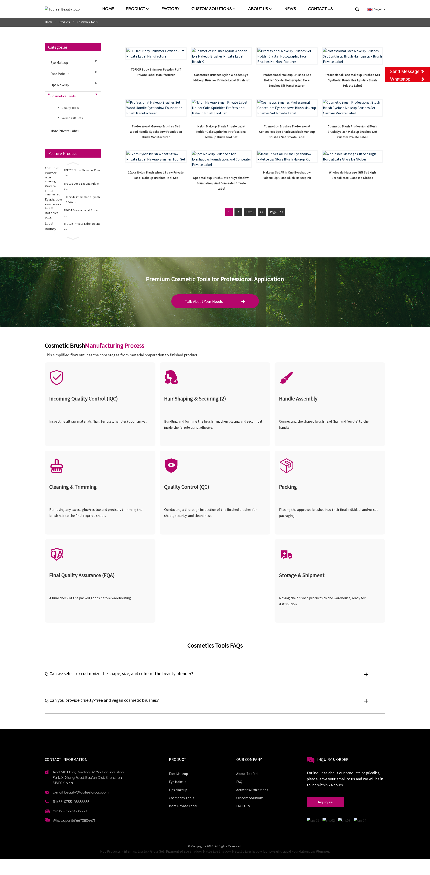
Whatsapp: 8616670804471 (74, 820)
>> (262, 212)
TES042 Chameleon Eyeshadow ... (83, 199)
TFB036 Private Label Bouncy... (82, 226)
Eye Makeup (59, 62)
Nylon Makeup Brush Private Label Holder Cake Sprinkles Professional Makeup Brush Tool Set (221, 131)
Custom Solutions (211, 9)
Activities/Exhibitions (252, 789)
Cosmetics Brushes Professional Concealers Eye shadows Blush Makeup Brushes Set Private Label (287, 131)
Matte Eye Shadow (216, 851)
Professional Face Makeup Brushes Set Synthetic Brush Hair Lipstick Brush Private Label (352, 80)
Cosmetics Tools (87, 22)
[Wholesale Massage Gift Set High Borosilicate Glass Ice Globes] (352, 156)
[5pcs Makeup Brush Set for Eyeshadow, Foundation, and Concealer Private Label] (221, 159)
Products (64, 22)
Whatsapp (400, 79)
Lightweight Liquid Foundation (286, 851)
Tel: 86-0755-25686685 (71, 801)
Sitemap (129, 851)
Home (108, 9)
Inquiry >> (325, 802)
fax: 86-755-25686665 (70, 811)
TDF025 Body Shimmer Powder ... (82, 172)
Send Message (404, 71)
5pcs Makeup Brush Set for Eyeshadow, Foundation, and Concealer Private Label (221, 183)
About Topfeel (247, 773)
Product (135, 9)
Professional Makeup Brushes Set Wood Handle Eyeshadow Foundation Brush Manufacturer (156, 131)
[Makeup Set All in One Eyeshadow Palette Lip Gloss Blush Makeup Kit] (287, 156)
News (290, 9)
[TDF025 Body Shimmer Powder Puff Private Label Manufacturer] (156, 53)
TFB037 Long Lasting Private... (81, 186)
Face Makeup (59, 73)
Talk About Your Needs (204, 301)
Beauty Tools (70, 108)
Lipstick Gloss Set (151, 851)
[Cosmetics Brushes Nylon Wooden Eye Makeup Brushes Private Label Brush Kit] (221, 56)
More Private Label (64, 130)
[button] (73, 163)
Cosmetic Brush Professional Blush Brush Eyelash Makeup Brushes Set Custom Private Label (352, 131)
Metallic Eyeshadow (247, 851)
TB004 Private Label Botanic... (81, 212)
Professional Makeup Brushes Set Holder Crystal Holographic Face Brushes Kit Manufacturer (287, 80)
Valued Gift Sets (72, 118)
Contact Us (320, 9)
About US (258, 9)
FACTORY (170, 9)
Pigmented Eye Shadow (183, 851)
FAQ (239, 781)
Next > (250, 212)
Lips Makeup (59, 85)
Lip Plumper (320, 851)
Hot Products (110, 851)
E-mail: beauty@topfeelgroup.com (81, 792)
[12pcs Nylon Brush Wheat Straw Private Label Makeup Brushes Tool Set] (156, 156)
